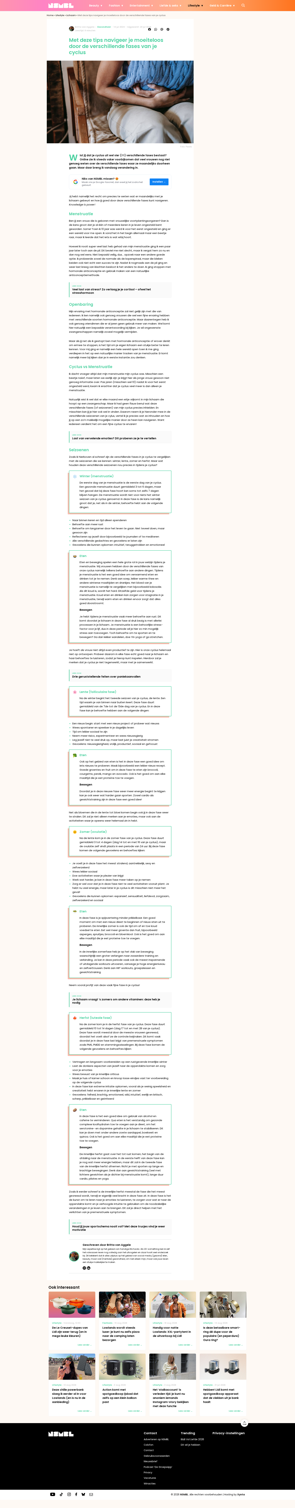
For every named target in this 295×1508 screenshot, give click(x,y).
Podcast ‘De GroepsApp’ (158, 1467)
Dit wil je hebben (190, 1445)
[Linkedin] (88, 1268)
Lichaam (71, 15)
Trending (188, 1433)
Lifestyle (194, 6)
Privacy (148, 1472)
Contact (149, 1450)
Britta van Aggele (84, 26)
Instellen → (159, 181)
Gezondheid (104, 26)
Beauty (94, 6)
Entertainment (140, 6)
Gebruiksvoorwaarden (157, 1456)
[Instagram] (84, 1268)
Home (50, 15)
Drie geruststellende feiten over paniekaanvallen (106, 676)
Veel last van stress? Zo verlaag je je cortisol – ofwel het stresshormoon (111, 291)
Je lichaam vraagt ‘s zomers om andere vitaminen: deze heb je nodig (116, 1001)
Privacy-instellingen (229, 1433)
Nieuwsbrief (150, 1461)
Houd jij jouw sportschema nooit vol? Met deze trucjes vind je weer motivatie (118, 1228)
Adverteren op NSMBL (156, 1439)
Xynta (241, 1494)
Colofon (148, 1445)
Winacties (150, 1483)
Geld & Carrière (220, 6)
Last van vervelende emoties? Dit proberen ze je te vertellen (114, 438)
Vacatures (150, 1478)
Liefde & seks (169, 6)
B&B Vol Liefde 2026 (192, 1439)
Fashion (114, 6)
